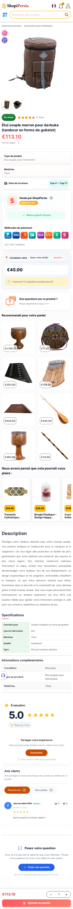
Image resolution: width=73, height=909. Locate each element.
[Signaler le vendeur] (51, 198)
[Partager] (4, 40)
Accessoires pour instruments (38, 26)
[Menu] (5, 15)
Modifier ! (59, 257)
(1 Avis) (40, 117)
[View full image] (36, 63)
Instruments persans (11, 26)
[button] (68, 6)
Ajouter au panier (39, 903)
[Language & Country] (54, 6)
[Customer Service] (3, 675)
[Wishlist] (4, 33)
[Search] (67, 14)
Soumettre (36, 752)
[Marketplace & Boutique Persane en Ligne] (17, 6)
